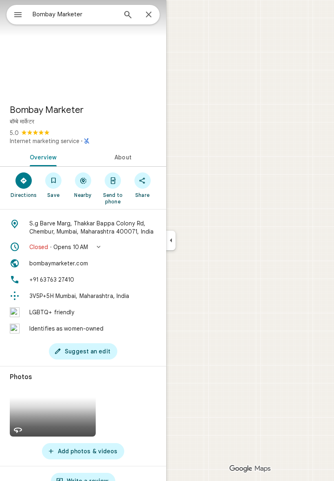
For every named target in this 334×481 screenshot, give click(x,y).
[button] (83, 247)
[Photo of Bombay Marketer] (83, 49)
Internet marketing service (44, 141)
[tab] (41, 156)
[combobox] (74, 14)
